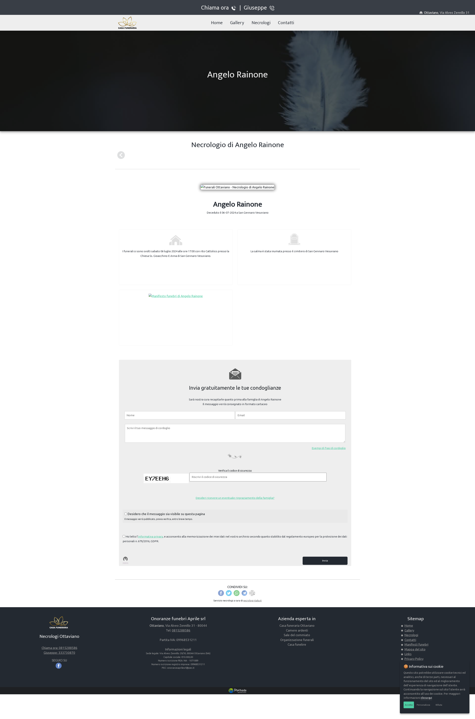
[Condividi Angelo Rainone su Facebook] (221, 592)
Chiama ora (216, 7)
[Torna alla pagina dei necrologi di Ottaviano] (121, 155)
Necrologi (261, 23)
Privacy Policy (413, 658)
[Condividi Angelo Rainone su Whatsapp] (237, 592)
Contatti (286, 23)
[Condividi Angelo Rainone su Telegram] (244, 592)
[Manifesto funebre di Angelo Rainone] (176, 295)
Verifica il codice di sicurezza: (235, 470)
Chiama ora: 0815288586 (59, 648)
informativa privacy (150, 536)
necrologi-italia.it (252, 600)
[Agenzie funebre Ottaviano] (128, 23)
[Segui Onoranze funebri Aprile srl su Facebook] (59, 665)
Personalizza (423, 705)
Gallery (237, 23)
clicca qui (426, 697)
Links (408, 654)
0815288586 (181, 630)
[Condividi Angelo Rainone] (252, 592)
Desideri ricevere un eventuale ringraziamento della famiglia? (235, 497)
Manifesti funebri (416, 644)
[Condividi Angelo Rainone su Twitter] (229, 592)
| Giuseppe (253, 7)
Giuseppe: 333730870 (59, 652)
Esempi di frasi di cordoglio (329, 448)
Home (217, 23)
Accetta (409, 705)
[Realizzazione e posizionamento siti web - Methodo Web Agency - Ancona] (237, 690)
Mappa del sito (414, 649)
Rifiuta (439, 705)
